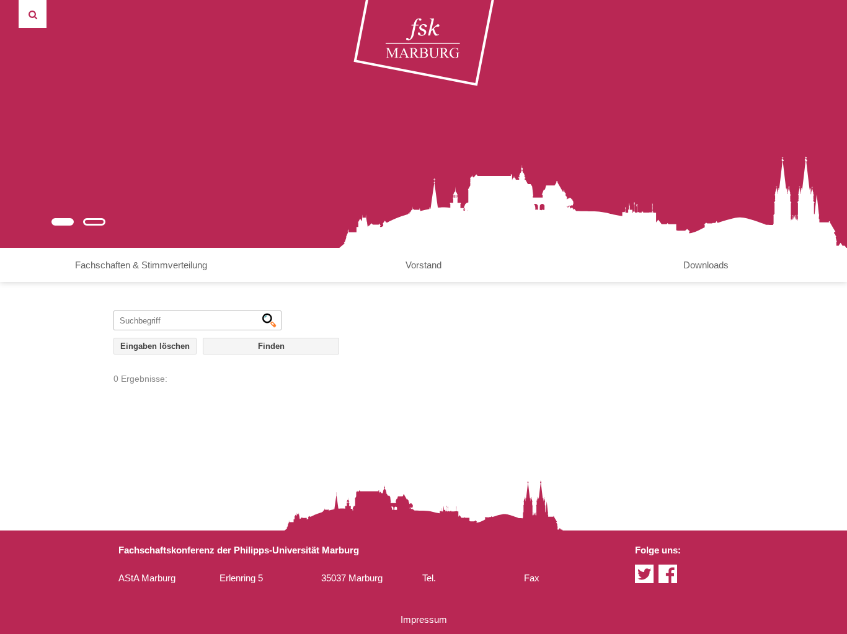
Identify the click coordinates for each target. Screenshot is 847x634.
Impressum (424, 619)
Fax (531, 578)
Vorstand (423, 265)
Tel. (429, 578)
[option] (423, 124)
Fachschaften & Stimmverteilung (141, 265)
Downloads (706, 265)
